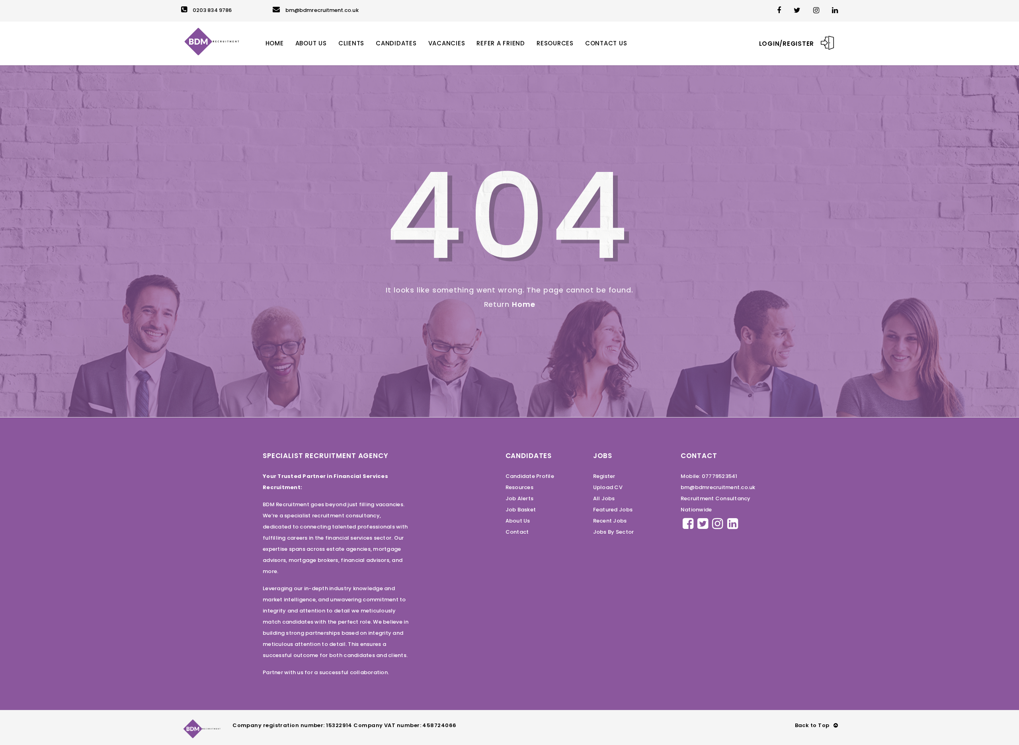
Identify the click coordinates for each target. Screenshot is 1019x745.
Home (523, 304)
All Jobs (604, 498)
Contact (517, 532)
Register (604, 476)
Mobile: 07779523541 (709, 476)
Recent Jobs (610, 521)
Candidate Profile (530, 476)
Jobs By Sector (613, 532)
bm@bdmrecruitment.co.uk (322, 10)
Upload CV (608, 487)
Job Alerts (520, 498)
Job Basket (521, 509)
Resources (519, 487)
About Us (518, 521)
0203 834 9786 (212, 10)
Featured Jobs (612, 509)
